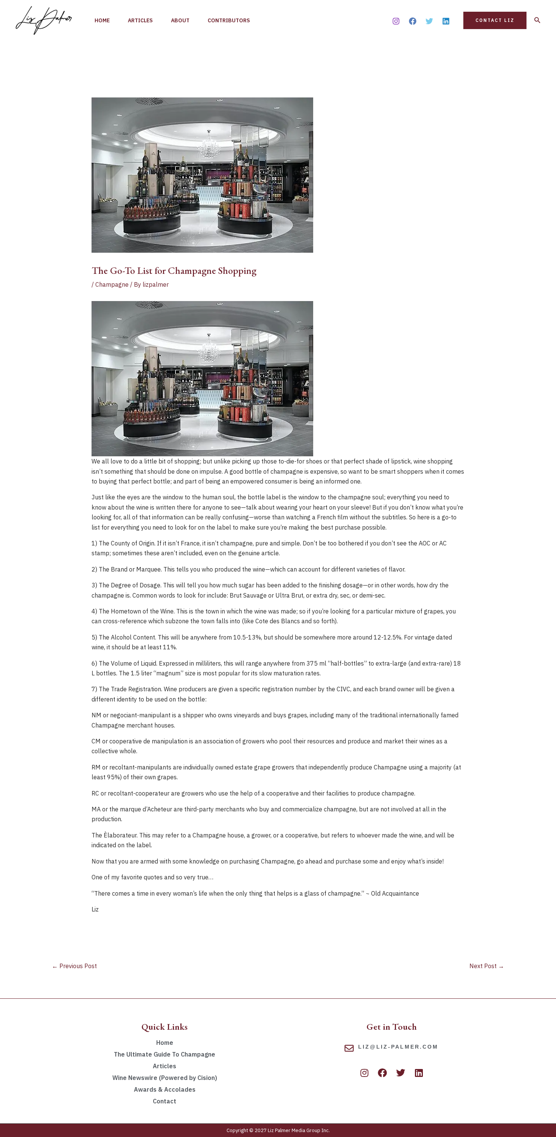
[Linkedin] (446, 21)
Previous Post (74, 966)
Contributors (229, 20)
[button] (494, 20)
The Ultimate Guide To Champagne (164, 1054)
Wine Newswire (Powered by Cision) (164, 1077)
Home (102, 20)
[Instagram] (396, 21)
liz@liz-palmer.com (398, 1047)
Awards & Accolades (165, 1089)
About (180, 20)
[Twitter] (429, 21)
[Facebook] (412, 21)
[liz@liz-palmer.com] (349, 1048)
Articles (140, 20)
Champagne (112, 284)
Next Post (486, 966)
